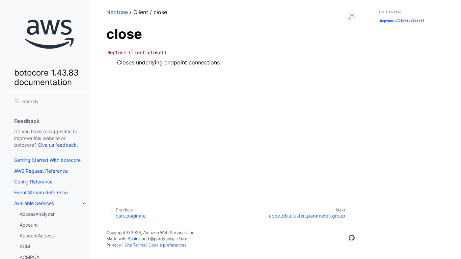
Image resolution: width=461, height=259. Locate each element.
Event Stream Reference (41, 192)
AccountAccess (37, 235)
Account (29, 225)
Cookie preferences (167, 245)
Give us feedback (57, 145)
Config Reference (33, 181)
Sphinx (134, 238)
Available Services (34, 203)
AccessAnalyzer (37, 214)
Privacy (113, 245)
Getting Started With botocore (47, 160)
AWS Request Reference (41, 171)
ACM (25, 246)
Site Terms (135, 245)
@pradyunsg (162, 238)
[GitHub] (352, 239)
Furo (183, 238)
